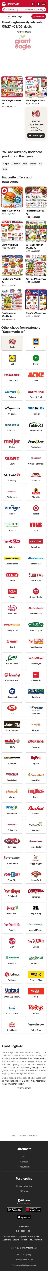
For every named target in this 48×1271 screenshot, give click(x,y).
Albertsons (41, 1080)
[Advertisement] (24, 51)
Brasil (30, 1236)
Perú (31, 1239)
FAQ (24, 1156)
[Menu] (43, 4)
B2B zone (24, 1191)
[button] (38, 4)
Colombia (7, 1239)
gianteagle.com (37, 1067)
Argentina (22, 1236)
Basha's (25, 1080)
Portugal (38, 1239)
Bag (5, 169)
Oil (40, 163)
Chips (6, 163)
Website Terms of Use (24, 1260)
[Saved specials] (33, 4)
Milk (25, 163)
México (24, 1239)
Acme (4, 1083)
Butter (33, 163)
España (16, 1239)
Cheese (16, 163)
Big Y (18, 1080)
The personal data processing (24, 1265)
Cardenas (9, 1080)
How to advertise (24, 1186)
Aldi (32, 1080)
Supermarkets (39, 1058)
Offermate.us (31, 1248)
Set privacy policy (24, 1254)
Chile (36, 1236)
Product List (24, 1166)
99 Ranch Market (16, 1083)
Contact (24, 1161)
